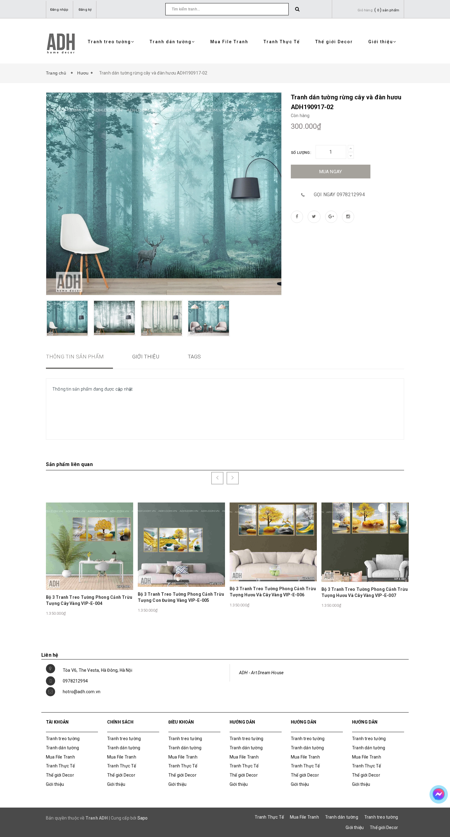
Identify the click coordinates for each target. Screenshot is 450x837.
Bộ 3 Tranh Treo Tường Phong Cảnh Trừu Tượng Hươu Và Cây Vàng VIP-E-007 (364, 592)
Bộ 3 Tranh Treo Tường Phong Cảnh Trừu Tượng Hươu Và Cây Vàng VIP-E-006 (273, 591)
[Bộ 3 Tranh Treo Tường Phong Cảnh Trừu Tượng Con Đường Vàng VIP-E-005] (181, 544)
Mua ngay (330, 171)
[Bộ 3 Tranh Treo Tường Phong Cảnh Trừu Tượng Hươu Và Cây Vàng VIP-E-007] (365, 541)
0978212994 (75, 680)
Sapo (142, 818)
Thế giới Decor (334, 41)
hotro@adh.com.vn (81, 691)
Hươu (82, 73)
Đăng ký (85, 10)
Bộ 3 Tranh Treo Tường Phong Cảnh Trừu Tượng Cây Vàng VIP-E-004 (89, 600)
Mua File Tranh (229, 41)
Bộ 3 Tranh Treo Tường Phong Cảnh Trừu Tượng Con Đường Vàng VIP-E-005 (181, 597)
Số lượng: (301, 153)
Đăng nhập (59, 10)
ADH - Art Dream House (261, 672)
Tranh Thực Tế (282, 41)
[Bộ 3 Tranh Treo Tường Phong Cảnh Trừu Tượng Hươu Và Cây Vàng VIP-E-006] (273, 541)
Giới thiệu (380, 41)
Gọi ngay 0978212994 (339, 194)
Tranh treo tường (109, 41)
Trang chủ (57, 73)
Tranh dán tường (171, 41)
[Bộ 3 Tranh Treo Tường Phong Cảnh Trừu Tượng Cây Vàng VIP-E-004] (89, 545)
